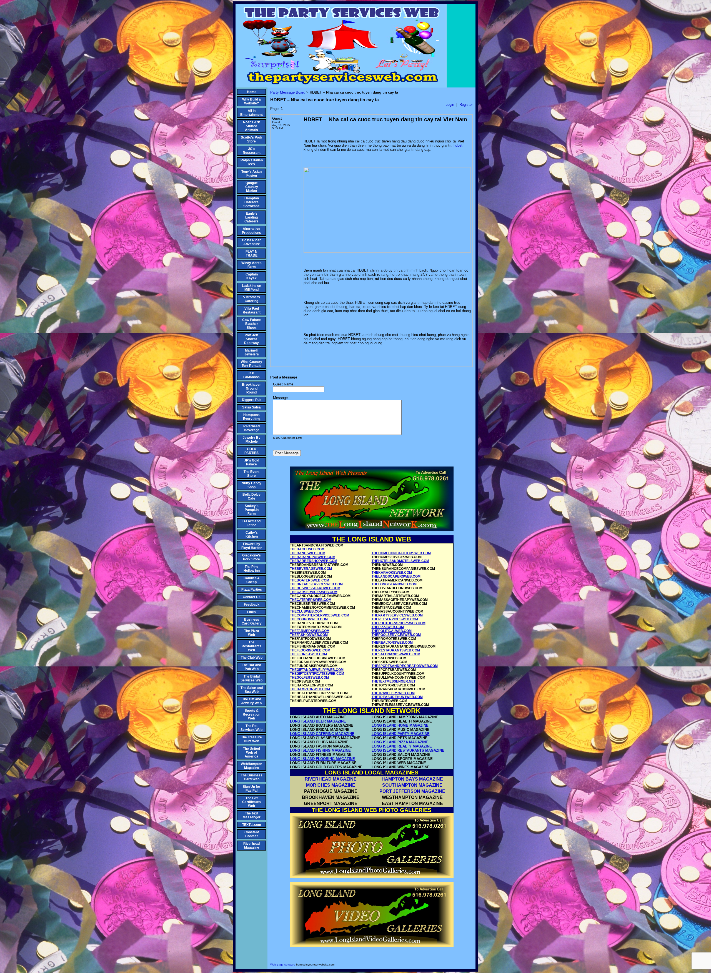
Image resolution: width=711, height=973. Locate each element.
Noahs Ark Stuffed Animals (251, 126)
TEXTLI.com (251, 825)
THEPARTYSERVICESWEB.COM (397, 615)
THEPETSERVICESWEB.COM (395, 619)
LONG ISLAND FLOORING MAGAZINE (322, 759)
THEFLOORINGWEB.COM (310, 650)
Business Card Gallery (252, 621)
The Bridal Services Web (251, 678)
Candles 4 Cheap (251, 580)
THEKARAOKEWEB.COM (392, 573)
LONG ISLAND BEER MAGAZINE (318, 721)
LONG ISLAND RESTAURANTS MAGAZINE (408, 750)
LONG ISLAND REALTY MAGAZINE (402, 746)
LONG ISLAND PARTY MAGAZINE (401, 734)
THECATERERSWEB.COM (310, 600)
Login (449, 104)
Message (280, 398)
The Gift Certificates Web (251, 802)
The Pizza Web (251, 633)
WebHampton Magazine (251, 766)
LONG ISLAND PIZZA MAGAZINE (400, 742)
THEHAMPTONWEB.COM (310, 689)
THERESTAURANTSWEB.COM (396, 650)
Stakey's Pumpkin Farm (252, 510)
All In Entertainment (251, 113)
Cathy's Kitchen (252, 534)
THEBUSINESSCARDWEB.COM (315, 588)
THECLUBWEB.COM (306, 611)
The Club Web (251, 657)
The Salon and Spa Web (252, 690)
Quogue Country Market (251, 187)
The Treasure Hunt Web (251, 739)
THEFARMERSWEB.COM (309, 631)
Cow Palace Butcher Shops (251, 324)
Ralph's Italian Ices (252, 162)
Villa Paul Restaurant (252, 310)
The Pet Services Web (251, 728)
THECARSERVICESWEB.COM (313, 592)
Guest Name (283, 384)
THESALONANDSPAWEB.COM (396, 654)
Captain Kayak (252, 276)
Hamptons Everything (251, 417)
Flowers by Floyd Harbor (251, 546)
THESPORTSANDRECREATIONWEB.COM (405, 666)
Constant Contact (251, 834)
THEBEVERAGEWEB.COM (311, 569)
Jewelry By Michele (252, 439)
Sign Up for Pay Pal (251, 789)
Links (251, 612)
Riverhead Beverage (251, 428)
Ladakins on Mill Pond (251, 288)
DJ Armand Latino (251, 523)
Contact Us (252, 597)
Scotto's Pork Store (251, 139)
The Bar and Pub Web (251, 667)
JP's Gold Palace (251, 462)
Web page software (282, 964)
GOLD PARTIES (251, 451)
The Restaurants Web (251, 646)
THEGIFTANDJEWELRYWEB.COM (317, 670)
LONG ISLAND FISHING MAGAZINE (320, 750)
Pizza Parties (251, 589)
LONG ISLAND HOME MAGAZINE (400, 725)
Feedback (251, 604)
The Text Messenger (252, 815)
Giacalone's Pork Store (251, 557)
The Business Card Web (251, 777)
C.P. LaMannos (251, 375)
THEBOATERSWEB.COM (309, 580)
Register (466, 104)
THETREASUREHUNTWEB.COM (397, 697)
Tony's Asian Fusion (251, 173)
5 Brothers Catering (251, 299)
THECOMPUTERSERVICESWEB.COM (319, 615)
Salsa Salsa (251, 407)
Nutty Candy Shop (251, 485)
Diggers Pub (251, 400)
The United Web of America (251, 752)
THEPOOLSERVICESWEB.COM (396, 635)
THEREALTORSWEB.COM (392, 643)
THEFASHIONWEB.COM (309, 635)
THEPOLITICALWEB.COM (392, 631)
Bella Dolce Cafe (251, 496)
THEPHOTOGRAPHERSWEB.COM (398, 623)
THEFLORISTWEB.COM (308, 654)
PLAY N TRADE (251, 253)
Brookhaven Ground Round (251, 388)
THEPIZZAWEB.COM (388, 627)
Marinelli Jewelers (251, 352)
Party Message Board (287, 92)
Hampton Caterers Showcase (251, 202)
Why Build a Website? (251, 101)
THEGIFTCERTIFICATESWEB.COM (317, 674)
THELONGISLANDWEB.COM (394, 584)
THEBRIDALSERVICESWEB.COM (316, 584)
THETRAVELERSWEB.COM (393, 693)
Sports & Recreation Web (251, 714)
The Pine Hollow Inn (252, 569)
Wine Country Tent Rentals (251, 364)
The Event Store (251, 474)
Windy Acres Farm (251, 265)
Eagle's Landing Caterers (251, 217)
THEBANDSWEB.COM (307, 553)
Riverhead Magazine (251, 845)
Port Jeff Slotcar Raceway (251, 339)
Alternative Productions (251, 231)
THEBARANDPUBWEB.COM (312, 557)
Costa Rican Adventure (251, 242)
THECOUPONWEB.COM (309, 619)
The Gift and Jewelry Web (251, 701)
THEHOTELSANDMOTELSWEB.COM (400, 561)
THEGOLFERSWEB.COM (309, 677)
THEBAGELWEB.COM (307, 549)
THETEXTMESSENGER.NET (393, 681)
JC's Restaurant (252, 151)
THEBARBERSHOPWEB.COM (313, 561)
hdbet (458, 145)
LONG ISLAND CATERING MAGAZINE (322, 734)
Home (251, 92)
